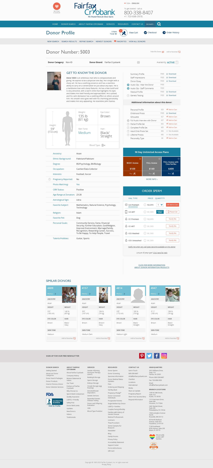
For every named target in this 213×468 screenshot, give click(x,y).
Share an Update (134, 391)
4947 (154, 290)
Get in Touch (133, 370)
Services (110, 24)
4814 (119, 290)
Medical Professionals (115, 417)
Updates (70, 408)
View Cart (124, 32)
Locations (132, 382)
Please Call (173, 212)
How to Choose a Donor (54, 384)
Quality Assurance (73, 397)
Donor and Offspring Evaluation (94, 404)
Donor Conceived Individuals (114, 397)
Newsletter (111, 431)
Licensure (111, 420)
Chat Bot (132, 379)
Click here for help (160, 253)
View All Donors (137, 41)
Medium (84, 132)
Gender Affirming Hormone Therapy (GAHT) (93, 372)
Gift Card (111, 451)
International (133, 385)
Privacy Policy (112, 439)
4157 (85, 290)
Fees (109, 384)
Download (172, 74)
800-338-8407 (133, 373)
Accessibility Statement (116, 442)
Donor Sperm (112, 370)
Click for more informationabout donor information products (151, 266)
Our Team (70, 383)
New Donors (71, 411)
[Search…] (159, 24)
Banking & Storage (93, 377)
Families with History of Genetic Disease (116, 413)
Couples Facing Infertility (116, 409)
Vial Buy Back (112, 390)
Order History (173, 32)
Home (55, 24)
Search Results (69, 41)
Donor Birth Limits (73, 405)
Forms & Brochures (115, 448)
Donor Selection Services (54, 387)
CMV (88, 408)
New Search (53, 41)
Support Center (113, 445)
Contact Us (137, 24)
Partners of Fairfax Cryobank (73, 387)
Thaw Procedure (113, 423)
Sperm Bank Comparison (75, 394)
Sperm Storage (92, 380)
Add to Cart (173, 109)
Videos (69, 414)
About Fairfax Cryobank (91, 24)
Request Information (136, 400)
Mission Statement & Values (74, 379)
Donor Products (51, 381)
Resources (123, 24)
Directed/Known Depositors (93, 392)
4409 (50, 290)
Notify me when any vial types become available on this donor (151, 247)
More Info (151, 179)
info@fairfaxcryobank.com (138, 376)
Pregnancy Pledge (114, 393)
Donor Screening (114, 373)
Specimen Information (115, 376)
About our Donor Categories (52, 374)
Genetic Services (93, 396)
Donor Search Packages (54, 378)
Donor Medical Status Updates (115, 380)
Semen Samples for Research (114, 427)
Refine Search (86, 41)
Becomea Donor (56, 12)
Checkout (152, 32)
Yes (78, 184)
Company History (73, 376)
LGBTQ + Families (114, 406)
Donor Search (68, 24)
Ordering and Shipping (116, 387)
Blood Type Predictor (94, 411)
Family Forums (113, 436)
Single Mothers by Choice (116, 403)
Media (131, 388)
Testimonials (71, 417)
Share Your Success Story (137, 397)
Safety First (70, 403)
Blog (109, 434)
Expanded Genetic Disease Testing (93, 400)
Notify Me (172, 219)
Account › (150, 24)
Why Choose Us (72, 391)
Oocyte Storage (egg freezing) (94, 387)
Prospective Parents (115, 401)
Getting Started (51, 370)
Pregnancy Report (135, 394)
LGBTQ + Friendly (73, 400)
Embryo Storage (93, 383)
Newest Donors (104, 41)
